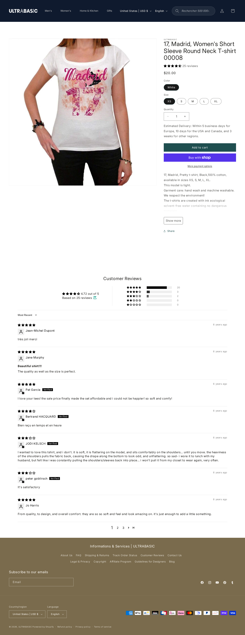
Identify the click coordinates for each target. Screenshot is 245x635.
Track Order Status (125, 555)
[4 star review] (27, 411)
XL (216, 101)
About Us (66, 555)
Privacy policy (83, 627)
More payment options (200, 166)
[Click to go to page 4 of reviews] (133, 527)
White (171, 87)
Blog (172, 561)
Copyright (100, 561)
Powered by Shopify (43, 627)
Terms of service (102, 627)
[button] (173, 66)
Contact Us (175, 555)
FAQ (78, 555)
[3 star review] (27, 438)
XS (169, 101)
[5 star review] (27, 325)
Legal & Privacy (80, 561)
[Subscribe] (69, 582)
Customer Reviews (152, 555)
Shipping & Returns (97, 555)
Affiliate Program (120, 561)
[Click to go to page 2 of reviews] (128, 527)
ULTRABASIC (25, 627)
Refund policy (64, 627)
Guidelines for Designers (150, 561)
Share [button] (171, 230)
